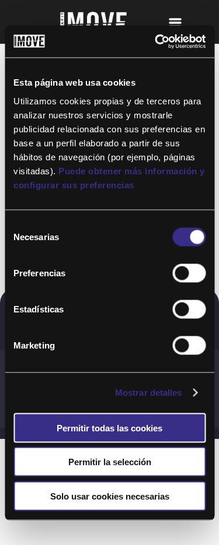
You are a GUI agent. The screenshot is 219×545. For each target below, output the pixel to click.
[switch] (189, 272)
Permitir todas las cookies (109, 428)
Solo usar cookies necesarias (109, 496)
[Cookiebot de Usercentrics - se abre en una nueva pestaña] (156, 41)
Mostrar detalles (148, 393)
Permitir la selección (109, 462)
